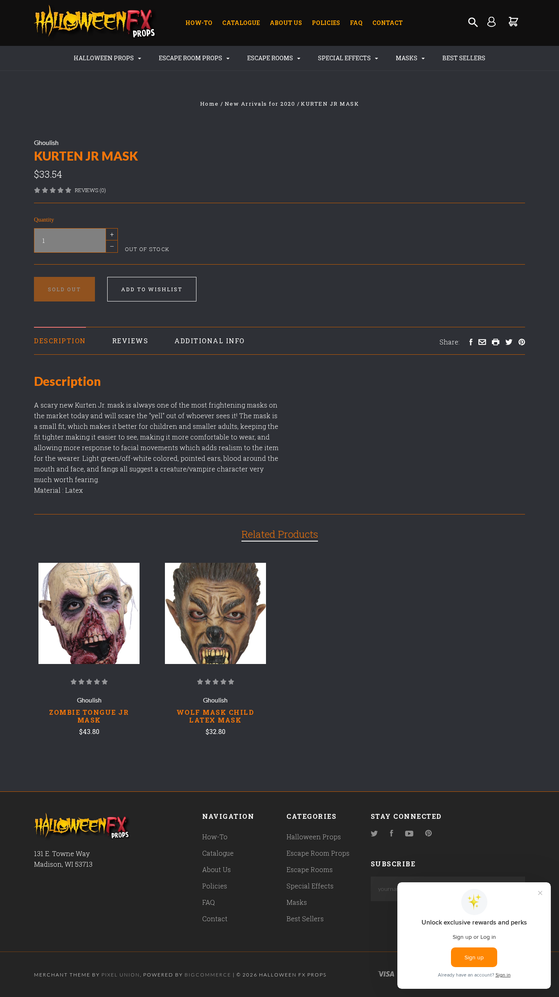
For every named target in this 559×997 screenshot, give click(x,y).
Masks (407, 58)
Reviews (130, 340)
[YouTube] (409, 833)
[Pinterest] (428, 833)
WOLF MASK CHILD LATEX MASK (215, 716)
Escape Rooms (270, 58)
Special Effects (345, 58)
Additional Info (209, 340)
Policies (326, 23)
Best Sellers (463, 58)
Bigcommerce (208, 975)
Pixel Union (120, 975)
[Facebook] (391, 833)
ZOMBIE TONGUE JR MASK (89, 716)
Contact (387, 23)
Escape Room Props (191, 58)
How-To (198, 23)
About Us (286, 23)
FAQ (356, 23)
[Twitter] (374, 833)
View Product (89, 613)
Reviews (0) (90, 190)
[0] (514, 21)
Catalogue (241, 23)
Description (60, 340)
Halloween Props (104, 58)
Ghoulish (46, 142)
